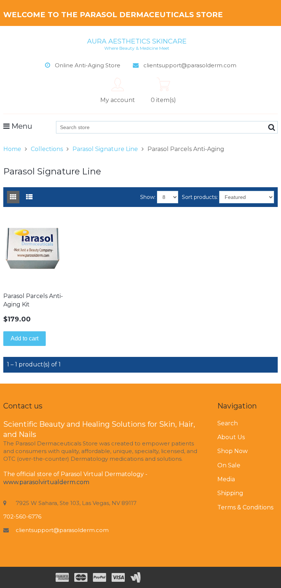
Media (226, 479)
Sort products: (200, 197)
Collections (47, 149)
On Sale (228, 465)
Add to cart (24, 338)
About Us (231, 437)
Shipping (230, 493)
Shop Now (232, 451)
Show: (148, 197)
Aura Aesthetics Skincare (137, 43)
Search (227, 423)
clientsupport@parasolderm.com (62, 530)
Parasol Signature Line (105, 149)
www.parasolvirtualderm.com (46, 482)
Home (12, 149)
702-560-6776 (22, 516)
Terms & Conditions (245, 507)
